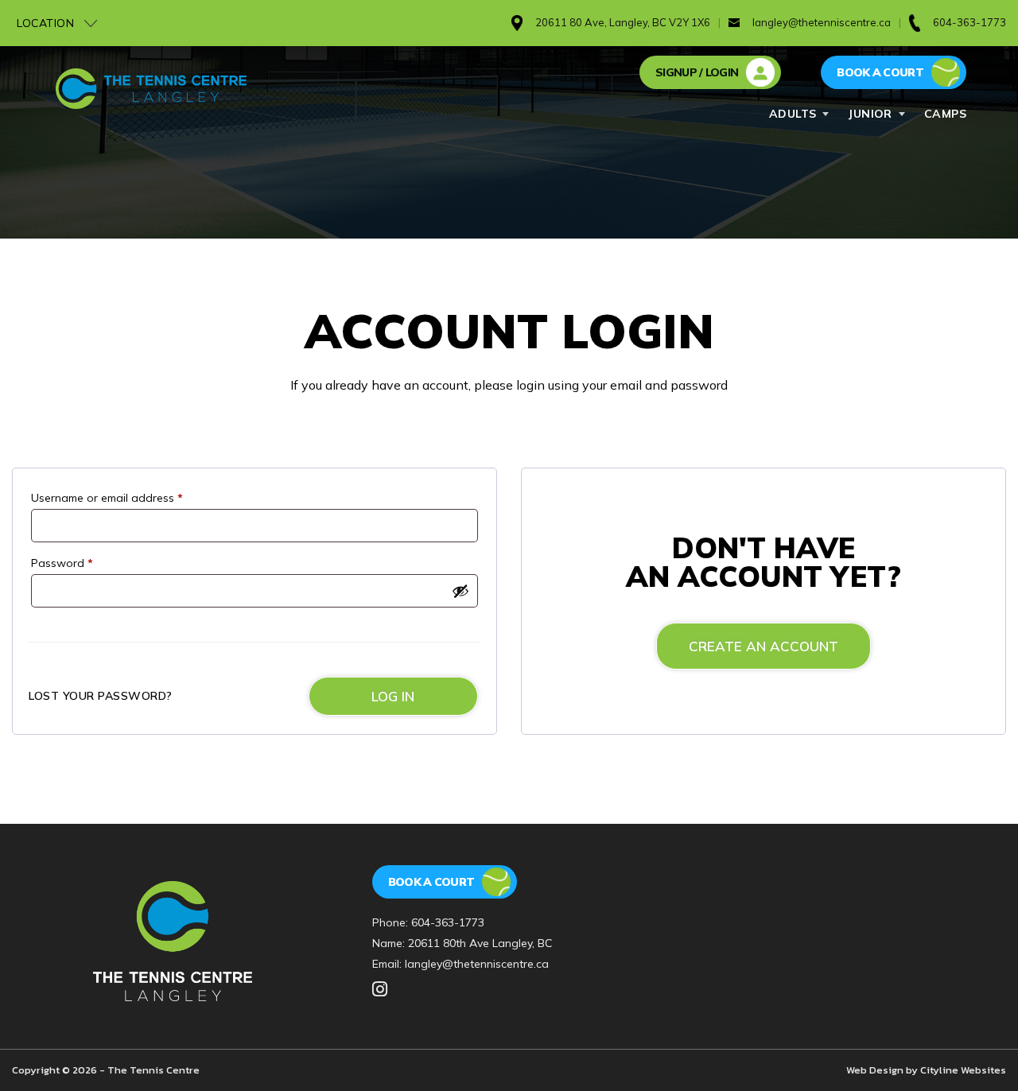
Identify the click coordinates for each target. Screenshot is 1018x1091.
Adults (793, 114)
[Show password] (460, 591)
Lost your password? (101, 696)
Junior (870, 114)
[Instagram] (379, 990)
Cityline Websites (963, 1069)
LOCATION (47, 23)
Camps (945, 114)
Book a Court (431, 882)
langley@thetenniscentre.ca (821, 22)
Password (62, 563)
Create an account (763, 646)
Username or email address (107, 498)
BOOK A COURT (880, 72)
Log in (392, 696)
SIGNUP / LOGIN (696, 72)
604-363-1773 (447, 922)
